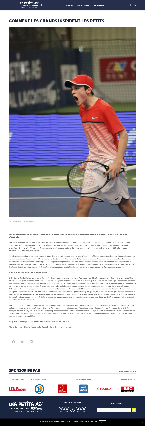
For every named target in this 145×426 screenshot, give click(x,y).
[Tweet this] (22, 342)
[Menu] (10, 5)
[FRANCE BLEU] (128, 389)
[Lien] (29, 4)
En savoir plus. (65, 421)
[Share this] (13, 342)
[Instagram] (61, 409)
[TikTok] (78, 409)
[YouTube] (66, 409)
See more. (94, 421)
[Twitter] (72, 409)
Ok (102, 422)
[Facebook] (83, 409)
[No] (142, 422)
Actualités (30, 221)
